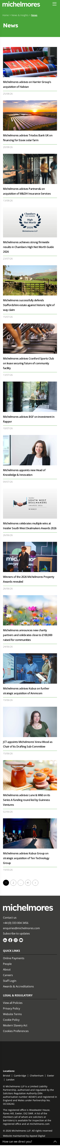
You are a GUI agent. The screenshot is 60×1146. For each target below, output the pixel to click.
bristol (6, 1075)
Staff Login (9, 981)
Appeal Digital (37, 1135)
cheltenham (37, 1075)
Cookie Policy (11, 1020)
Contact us (9, 917)
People (7, 964)
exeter (50, 1075)
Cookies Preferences (16, 1031)
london (10, 1079)
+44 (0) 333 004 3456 (15, 923)
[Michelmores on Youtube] (21, 940)
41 (28, 882)
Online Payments (13, 958)
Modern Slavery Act (15, 1025)
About (7, 969)
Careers (8, 975)
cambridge (20, 1075)
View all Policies (12, 1003)
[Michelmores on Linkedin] (5, 940)
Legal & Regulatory (17, 995)
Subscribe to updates (16, 933)
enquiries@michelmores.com (21, 928)
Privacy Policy (11, 1008)
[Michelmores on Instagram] (16, 940)
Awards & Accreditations (18, 986)
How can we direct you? (17, 1141)
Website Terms (12, 1014)
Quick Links (11, 951)
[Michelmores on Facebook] (10, 940)
